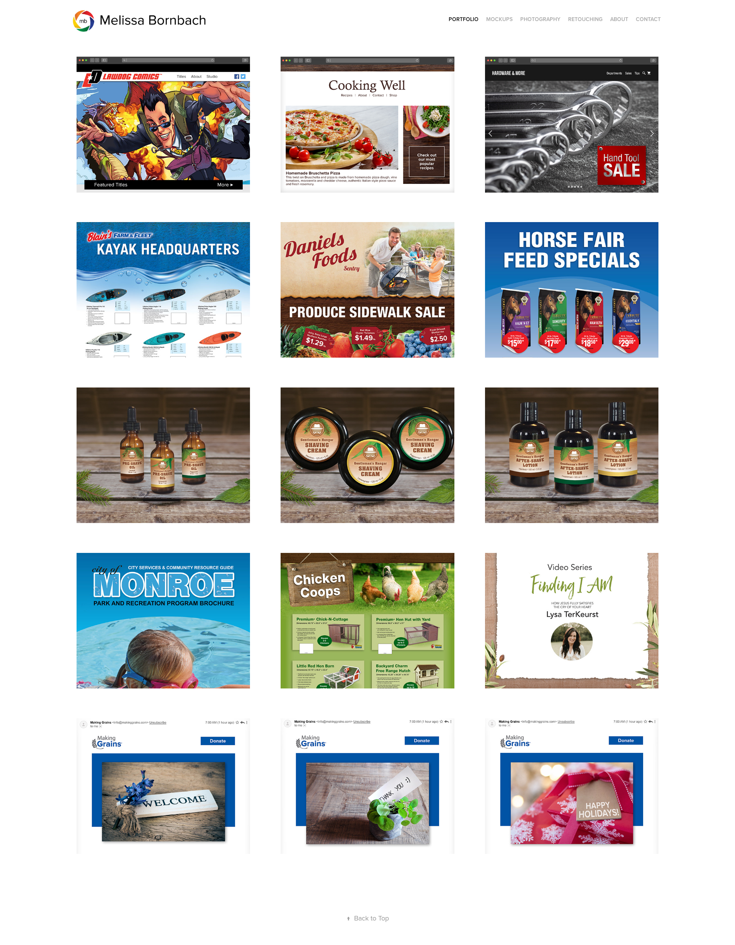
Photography (540, 19)
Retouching (585, 19)
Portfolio (464, 19)
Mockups (499, 19)
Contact (648, 19)
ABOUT (619, 19)
